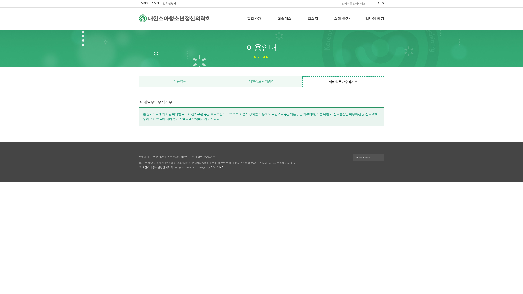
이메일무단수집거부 (343, 82)
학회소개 (144, 156)
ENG (381, 3)
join (155, 3)
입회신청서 (169, 3)
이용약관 (179, 81)
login (143, 3)
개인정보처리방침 (261, 81)
